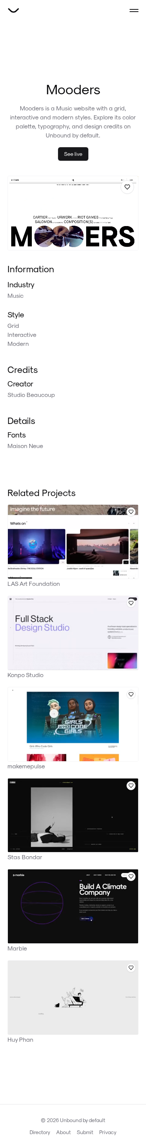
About (63, 1132)
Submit (85, 1132)
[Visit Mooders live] (73, 213)
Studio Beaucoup (31, 394)
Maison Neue (25, 445)
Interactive (21, 334)
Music (15, 295)
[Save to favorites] (127, 187)
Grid (13, 325)
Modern (18, 343)
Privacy (107, 1132)
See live (73, 154)
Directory (40, 1132)
